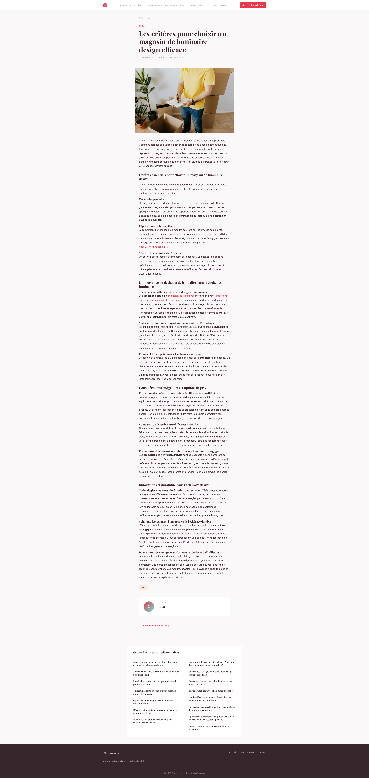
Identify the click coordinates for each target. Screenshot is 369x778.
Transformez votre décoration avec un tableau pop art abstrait (156, 673)
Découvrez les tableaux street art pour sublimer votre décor (152, 721)
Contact (262, 752)
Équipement (171, 5)
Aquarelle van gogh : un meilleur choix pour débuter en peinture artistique (155, 664)
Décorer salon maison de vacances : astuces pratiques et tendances (155, 711)
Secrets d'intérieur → (253, 5)
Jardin (192, 5)
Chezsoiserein (112, 753)
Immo (183, 5)
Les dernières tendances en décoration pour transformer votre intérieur (211, 699)
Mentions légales (247, 752)
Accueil (123, 5)
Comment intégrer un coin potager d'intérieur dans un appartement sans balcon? (212, 664)
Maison (202, 5)
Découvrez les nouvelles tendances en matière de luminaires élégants (212, 708)
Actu (132, 5)
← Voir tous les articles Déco (154, 625)
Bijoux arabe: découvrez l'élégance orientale (211, 690)
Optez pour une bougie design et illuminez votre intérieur (154, 702)
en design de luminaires (181, 295)
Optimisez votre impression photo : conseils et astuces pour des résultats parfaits (212, 718)
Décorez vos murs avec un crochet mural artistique (209, 727)
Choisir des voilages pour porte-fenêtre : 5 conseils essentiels (210, 673)
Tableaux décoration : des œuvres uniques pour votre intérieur (154, 692)
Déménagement (154, 5)
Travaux (224, 5)
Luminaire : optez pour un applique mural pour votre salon (154, 683)
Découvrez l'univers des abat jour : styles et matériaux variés (210, 683)
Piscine (213, 5)
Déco (140, 5)
